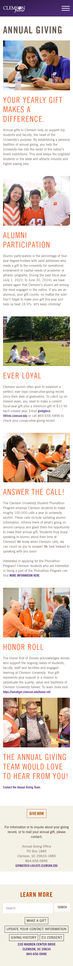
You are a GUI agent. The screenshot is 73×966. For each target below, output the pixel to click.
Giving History (23, 937)
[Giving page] (16, 8)
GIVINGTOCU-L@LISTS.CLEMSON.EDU (36, 866)
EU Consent (52, 937)
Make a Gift (36, 921)
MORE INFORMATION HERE (25, 575)
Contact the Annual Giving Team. (22, 787)
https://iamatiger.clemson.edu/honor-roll (26, 692)
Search (62, 907)
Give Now (36, 813)
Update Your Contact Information (36, 929)
